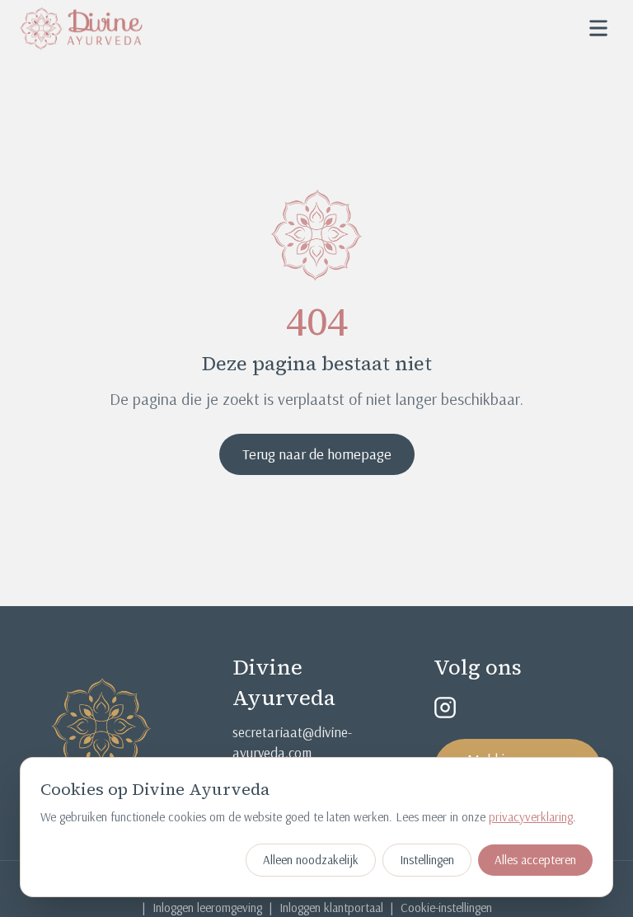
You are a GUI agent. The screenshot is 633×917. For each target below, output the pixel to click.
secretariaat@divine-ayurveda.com (292, 742)
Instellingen (427, 860)
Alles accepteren (535, 860)
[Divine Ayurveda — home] (81, 28)
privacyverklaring (531, 817)
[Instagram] (445, 707)
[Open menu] (598, 28)
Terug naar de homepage (317, 453)
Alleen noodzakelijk (311, 860)
